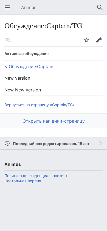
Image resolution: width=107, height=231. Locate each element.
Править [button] (100, 42)
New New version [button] (22, 90)
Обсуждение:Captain (31, 66)
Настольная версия (22, 180)
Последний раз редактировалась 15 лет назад (57, 143)
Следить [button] (88, 42)
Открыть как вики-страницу (53, 121)
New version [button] (17, 78)
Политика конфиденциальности (33, 175)
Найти (101, 10)
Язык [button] (9, 42)
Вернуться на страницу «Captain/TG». (40, 104)
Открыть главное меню (8, 10)
